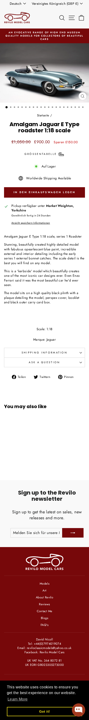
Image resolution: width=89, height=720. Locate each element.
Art (44, 590)
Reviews (44, 604)
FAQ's (44, 625)
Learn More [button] (18, 699)
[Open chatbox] (78, 710)
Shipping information (44, 352)
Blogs (44, 618)
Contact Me (44, 611)
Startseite (43, 115)
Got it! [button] (44, 711)
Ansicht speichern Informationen (30, 223)
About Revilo (44, 597)
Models (44, 583)
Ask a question (44, 362)
